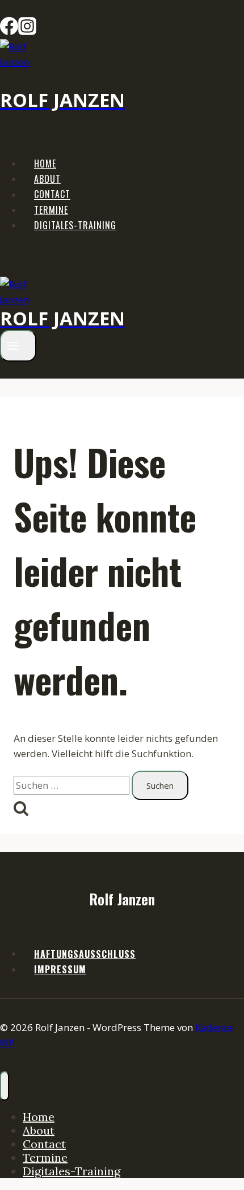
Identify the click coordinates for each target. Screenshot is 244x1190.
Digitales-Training (75, 225)
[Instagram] (27, 31)
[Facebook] (9, 31)
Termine (51, 210)
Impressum (60, 969)
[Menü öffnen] (18, 346)
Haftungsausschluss (85, 953)
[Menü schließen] (4, 1086)
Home (45, 163)
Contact (52, 194)
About (47, 179)
